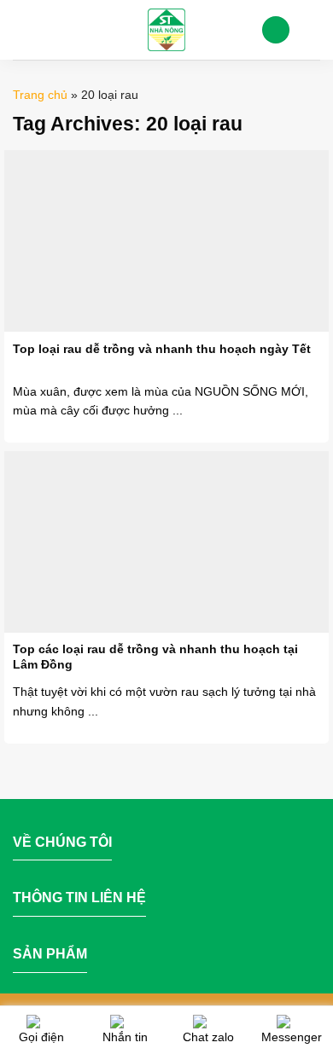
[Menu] (23, 29)
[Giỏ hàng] (311, 30)
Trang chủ (40, 94)
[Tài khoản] (275, 30)
